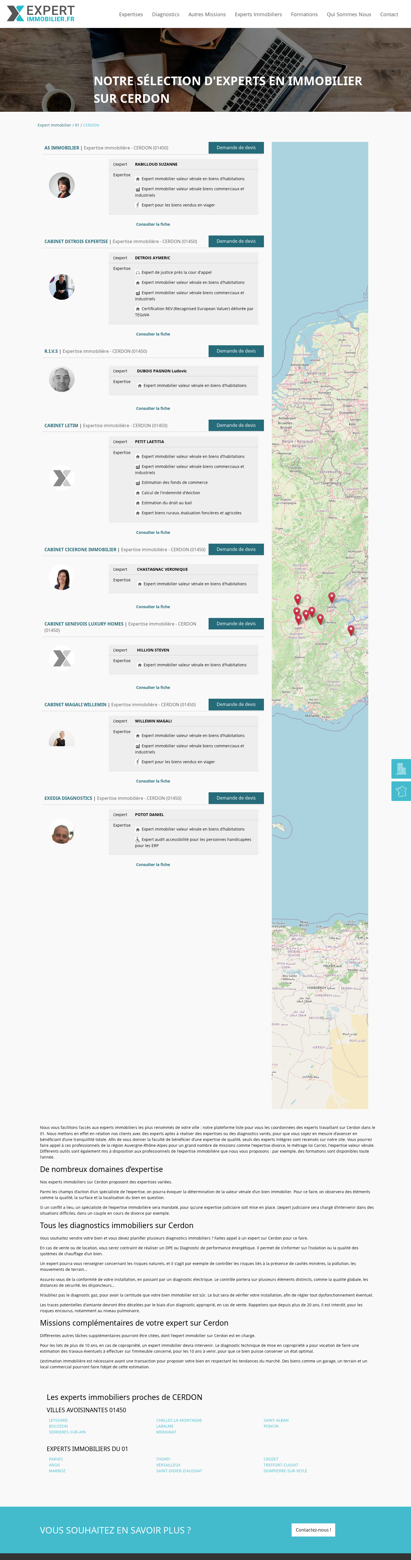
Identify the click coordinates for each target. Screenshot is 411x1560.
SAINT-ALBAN (276, 1420)
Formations (304, 14)
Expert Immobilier (54, 125)
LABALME (165, 1426)
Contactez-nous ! (313, 1530)
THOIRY (163, 1459)
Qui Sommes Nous (349, 14)
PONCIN (271, 1426)
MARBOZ (57, 1470)
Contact (389, 14)
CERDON (91, 125)
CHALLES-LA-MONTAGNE (179, 1420)
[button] (320, 619)
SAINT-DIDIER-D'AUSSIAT (179, 1470)
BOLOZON (58, 1426)
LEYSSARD (58, 1420)
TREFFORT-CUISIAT (281, 1465)
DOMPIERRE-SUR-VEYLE (285, 1470)
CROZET (271, 1459)
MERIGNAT (166, 1432)
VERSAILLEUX (168, 1465)
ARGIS (54, 1465)
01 (77, 125)
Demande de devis (236, 147)
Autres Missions (207, 14)
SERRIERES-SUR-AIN (67, 1432)
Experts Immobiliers (258, 14)
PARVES (56, 1459)
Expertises (131, 14)
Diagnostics (165, 14)
